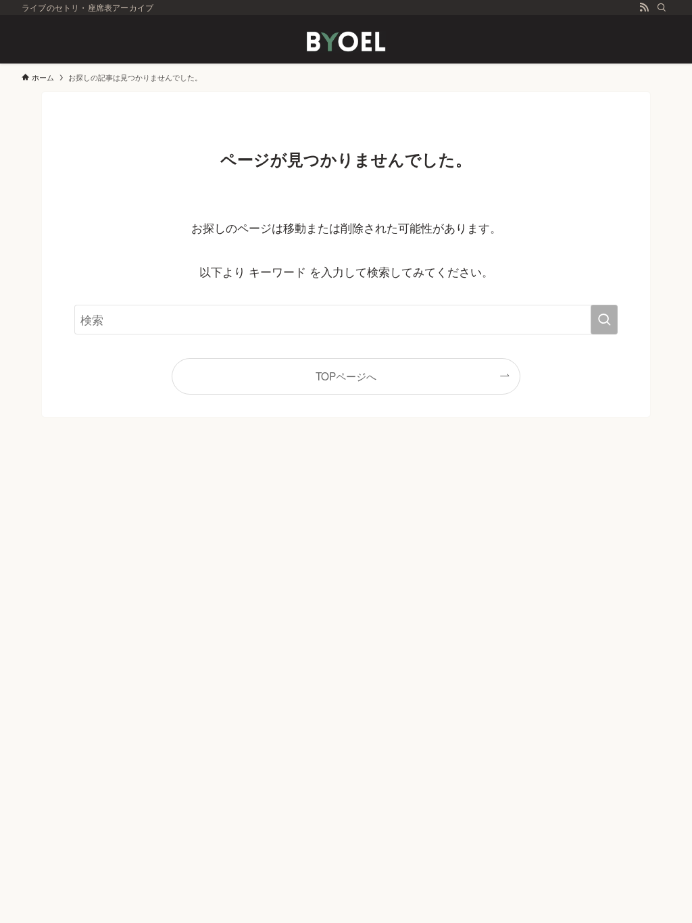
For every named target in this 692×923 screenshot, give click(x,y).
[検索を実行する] (604, 319)
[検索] (661, 7)
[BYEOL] (346, 42)
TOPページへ (346, 375)
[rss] (644, 7)
